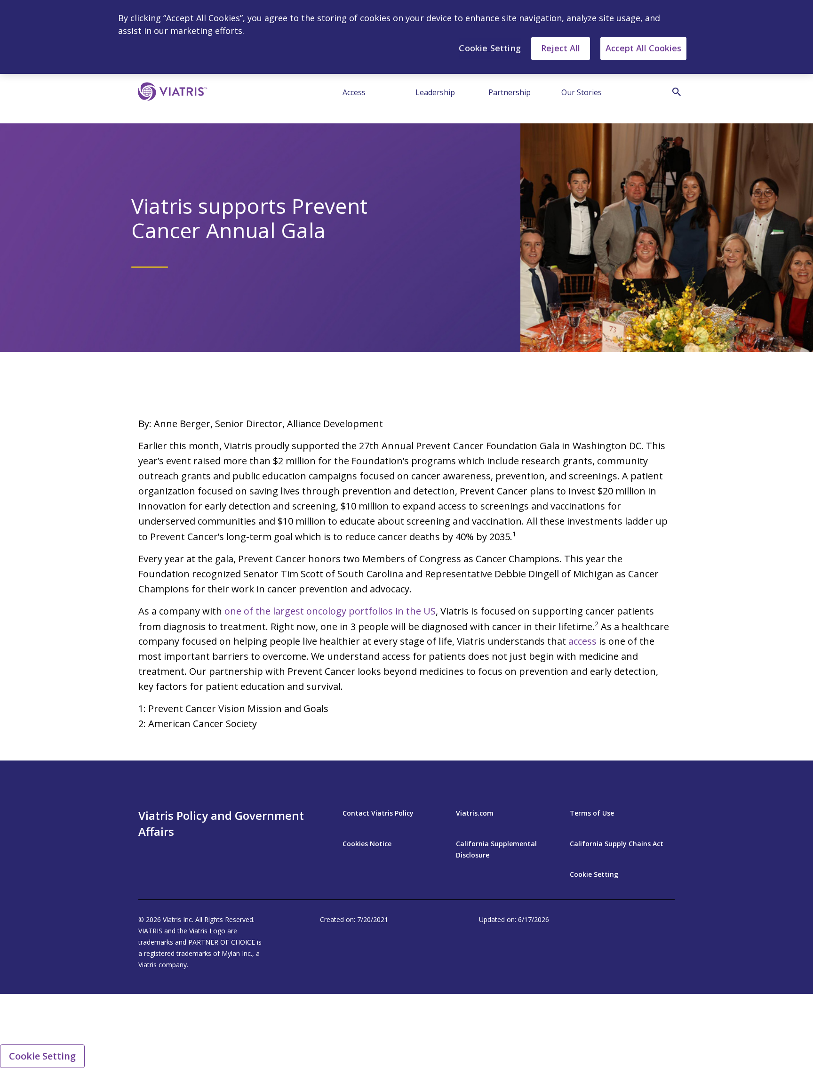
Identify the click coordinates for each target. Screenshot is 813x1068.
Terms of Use (592, 813)
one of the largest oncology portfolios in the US (330, 611)
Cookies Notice (367, 843)
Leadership (435, 92)
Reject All (560, 48)
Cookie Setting (594, 874)
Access (354, 92)
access (582, 641)
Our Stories (581, 92)
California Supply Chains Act (616, 843)
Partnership (509, 92)
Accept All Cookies (643, 48)
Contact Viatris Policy (378, 813)
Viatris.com (475, 813)
